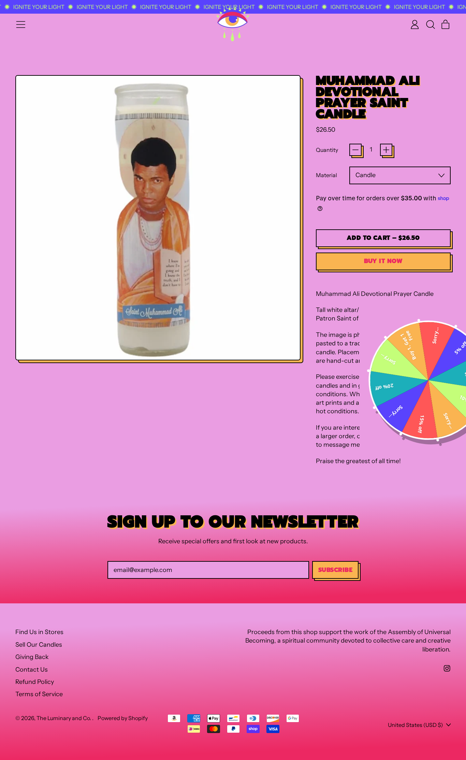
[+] (386, 150)
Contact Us (31, 669)
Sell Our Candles (38, 644)
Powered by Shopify (123, 718)
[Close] (328, 311)
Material (326, 175)
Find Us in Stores (39, 632)
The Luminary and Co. (64, 718)
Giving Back (32, 657)
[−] (355, 150)
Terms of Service (39, 694)
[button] (430, 24)
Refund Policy (34, 682)
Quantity (327, 149)
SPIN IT (300, 423)
